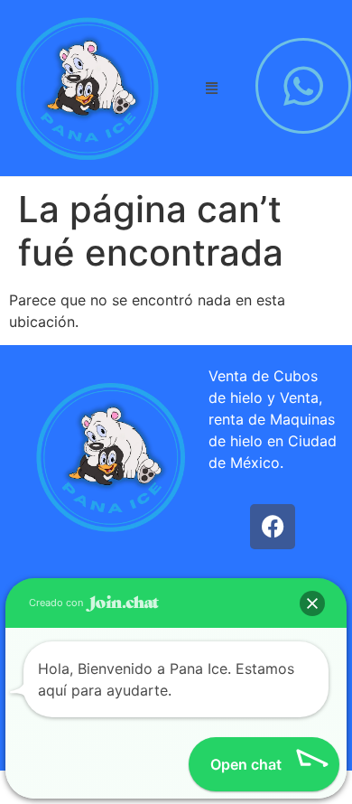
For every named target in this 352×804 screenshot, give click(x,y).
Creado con (57, 602)
